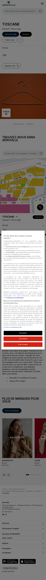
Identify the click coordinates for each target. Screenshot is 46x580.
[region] (23, 290)
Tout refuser (23, 338)
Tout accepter (23, 344)
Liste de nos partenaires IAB (12, 327)
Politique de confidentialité (15, 297)
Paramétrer (23, 333)
